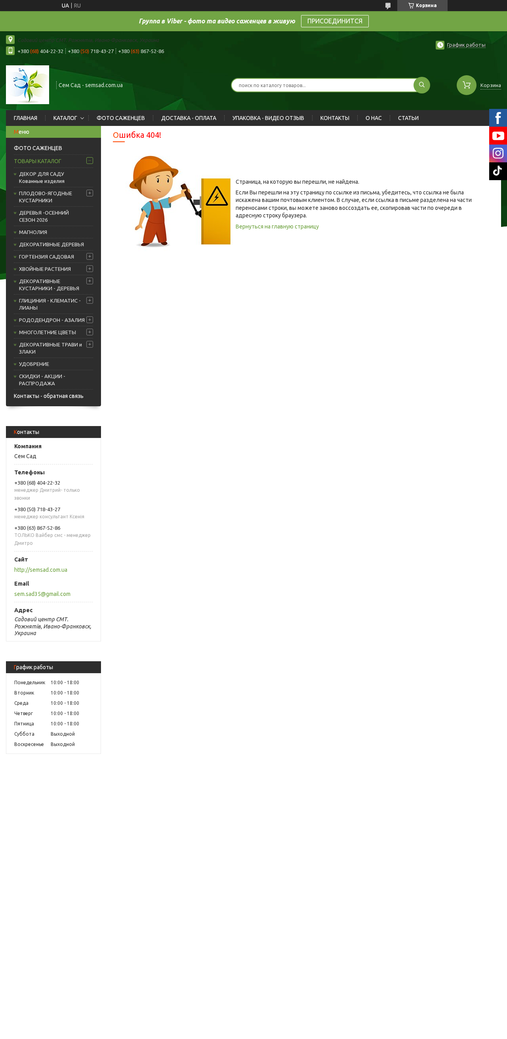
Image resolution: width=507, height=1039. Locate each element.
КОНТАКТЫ (334, 118)
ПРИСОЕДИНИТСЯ (334, 21)
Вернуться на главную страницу (277, 226)
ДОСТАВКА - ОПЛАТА (188, 118)
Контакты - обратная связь (49, 396)
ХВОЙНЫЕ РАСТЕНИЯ (45, 269)
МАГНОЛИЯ (33, 232)
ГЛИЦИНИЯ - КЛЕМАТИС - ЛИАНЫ (50, 304)
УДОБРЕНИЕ (34, 364)
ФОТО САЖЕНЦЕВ (121, 118)
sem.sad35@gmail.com (42, 594)
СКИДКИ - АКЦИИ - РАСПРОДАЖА (42, 379)
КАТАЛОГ (65, 118)
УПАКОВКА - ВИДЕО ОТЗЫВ (268, 118)
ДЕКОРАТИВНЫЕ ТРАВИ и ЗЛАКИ (50, 348)
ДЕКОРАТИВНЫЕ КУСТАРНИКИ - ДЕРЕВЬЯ (49, 284)
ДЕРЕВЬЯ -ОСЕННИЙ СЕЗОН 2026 (44, 216)
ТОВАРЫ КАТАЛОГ (37, 161)
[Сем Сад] (27, 84)
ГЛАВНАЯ (25, 118)
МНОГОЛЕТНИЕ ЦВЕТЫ (47, 332)
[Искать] (422, 85)
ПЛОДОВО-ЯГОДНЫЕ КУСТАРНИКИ (45, 196)
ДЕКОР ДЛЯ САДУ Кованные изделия (42, 177)
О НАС (374, 118)
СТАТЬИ (408, 118)
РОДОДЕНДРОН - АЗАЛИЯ (52, 320)
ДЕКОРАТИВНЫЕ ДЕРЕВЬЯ (51, 244)
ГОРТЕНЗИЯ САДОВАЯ (46, 256)
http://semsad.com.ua (40, 570)
